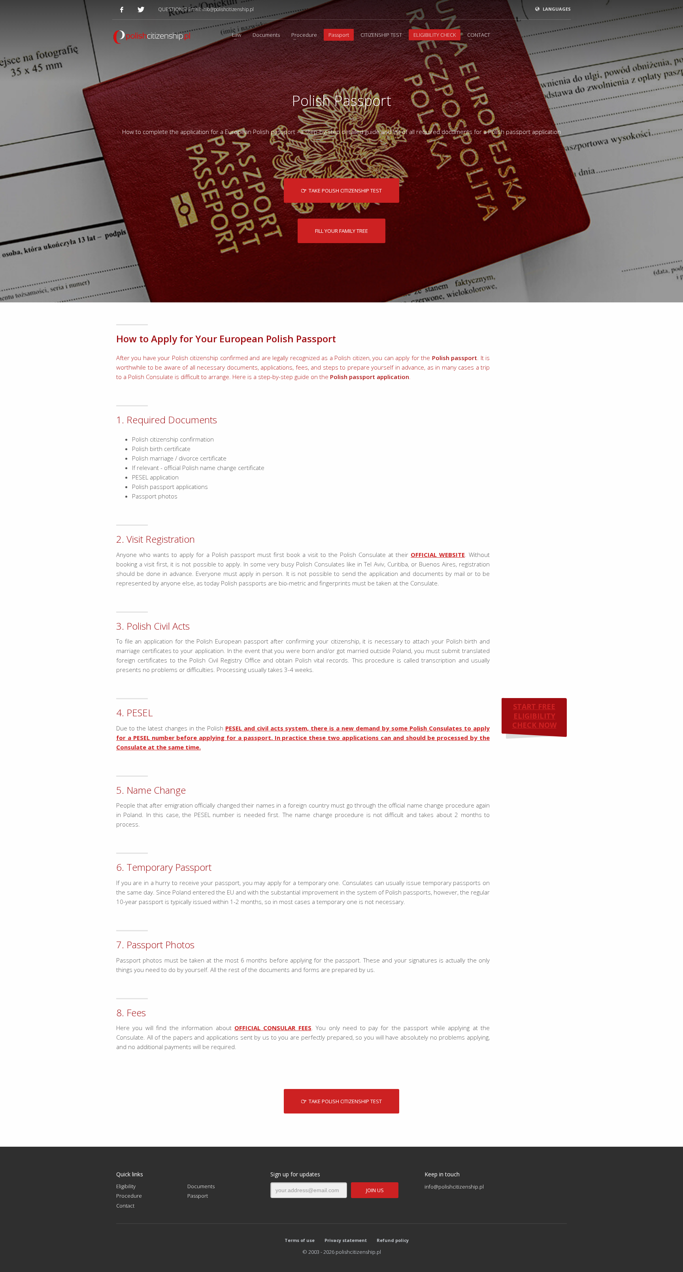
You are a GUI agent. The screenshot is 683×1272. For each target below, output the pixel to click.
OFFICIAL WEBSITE (438, 555)
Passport (197, 1195)
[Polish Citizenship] (151, 38)
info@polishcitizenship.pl (228, 9)
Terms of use (300, 1240)
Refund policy (393, 1240)
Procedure (129, 1195)
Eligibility (126, 1186)
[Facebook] (121, 9)
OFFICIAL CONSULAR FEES (272, 1028)
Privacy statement (346, 1240)
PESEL (233, 728)
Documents (201, 1186)
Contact (125, 1205)
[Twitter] (140, 9)
